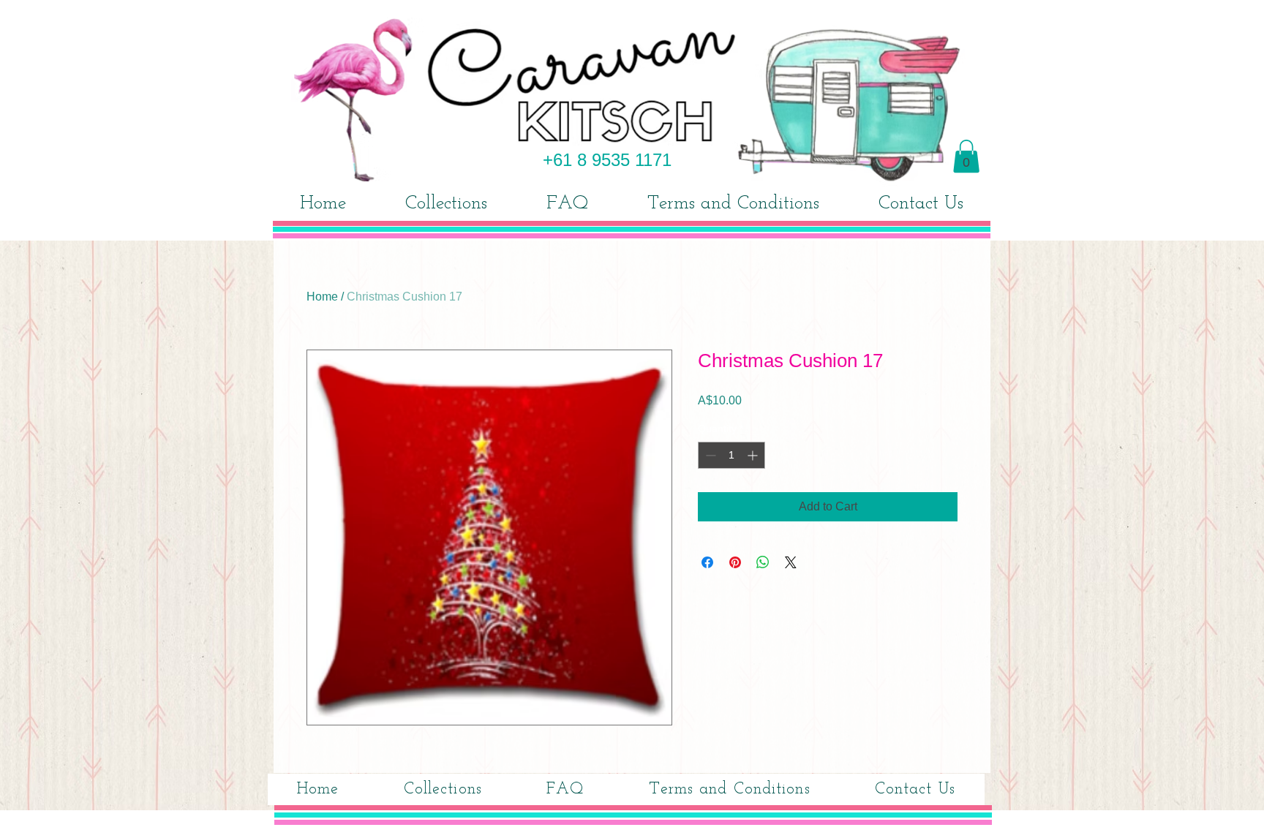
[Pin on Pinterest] (735, 562)
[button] (966, 156)
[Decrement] (709, 455)
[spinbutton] (731, 455)
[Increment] (754, 455)
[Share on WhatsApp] (763, 562)
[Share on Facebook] (707, 562)
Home (322, 296)
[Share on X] (791, 562)
